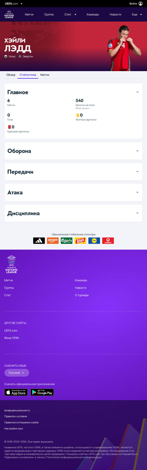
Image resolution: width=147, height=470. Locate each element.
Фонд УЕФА (11, 338)
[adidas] (39, 240)
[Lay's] (80, 240)
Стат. (7, 295)
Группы (9, 288)
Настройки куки (13, 428)
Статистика (28, 75)
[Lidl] (94, 240)
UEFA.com (11, 330)
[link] (29, 14)
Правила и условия (15, 416)
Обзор (10, 75)
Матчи (44, 75)
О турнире (82, 295)
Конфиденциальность (17, 410)
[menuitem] (30, 14)
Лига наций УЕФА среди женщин (9, 14)
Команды (81, 280)
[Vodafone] (108, 240)
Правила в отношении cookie (21, 422)
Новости (80, 288)
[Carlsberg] (66, 240)
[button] (70, 14)
